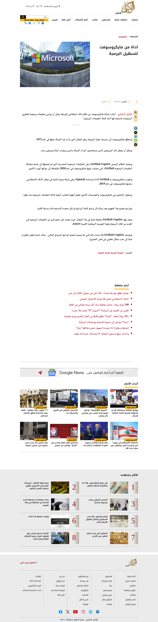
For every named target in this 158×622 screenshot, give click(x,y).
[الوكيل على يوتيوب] (75, 611)
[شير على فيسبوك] (135, 128)
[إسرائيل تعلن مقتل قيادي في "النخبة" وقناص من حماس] (64, 431)
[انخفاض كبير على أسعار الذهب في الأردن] (119, 538)
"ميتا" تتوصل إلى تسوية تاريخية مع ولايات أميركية (104, 322)
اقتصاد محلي (130, 581)
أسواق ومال (107, 599)
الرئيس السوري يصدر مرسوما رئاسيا (98, 501)
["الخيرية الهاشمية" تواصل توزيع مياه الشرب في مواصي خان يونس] (94, 398)
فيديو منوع (107, 590)
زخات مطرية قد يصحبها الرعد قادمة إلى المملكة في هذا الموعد (36, 502)
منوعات (109, 604)
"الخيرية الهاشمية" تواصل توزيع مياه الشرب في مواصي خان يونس (95, 413)
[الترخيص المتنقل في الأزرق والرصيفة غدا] (64, 398)
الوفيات (85, 604)
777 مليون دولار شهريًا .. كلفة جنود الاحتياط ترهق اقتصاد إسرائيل (34, 413)
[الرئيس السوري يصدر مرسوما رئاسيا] (119, 504)
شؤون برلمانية (130, 590)
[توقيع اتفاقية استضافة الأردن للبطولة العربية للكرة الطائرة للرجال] (124, 398)
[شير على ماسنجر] (136, 136)
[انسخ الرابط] (135, 144)
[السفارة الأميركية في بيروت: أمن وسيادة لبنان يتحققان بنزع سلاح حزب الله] (124, 431)
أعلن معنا (66, 20)
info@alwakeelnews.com (32, 590)
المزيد (55, 20)
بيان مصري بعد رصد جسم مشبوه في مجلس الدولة (36, 444)
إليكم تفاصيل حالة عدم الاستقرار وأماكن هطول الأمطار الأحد (97, 519)
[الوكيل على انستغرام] (83, 612)
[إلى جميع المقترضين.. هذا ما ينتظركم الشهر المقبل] (119, 488)
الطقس (132, 585)
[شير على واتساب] (135, 140)
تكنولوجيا (122, 37)
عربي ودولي (40, 407)
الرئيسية (134, 36)
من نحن (62, 576)
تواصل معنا (60, 585)
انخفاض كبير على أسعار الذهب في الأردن (97, 535)
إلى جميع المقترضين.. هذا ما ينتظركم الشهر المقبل (95, 484)
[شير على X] (135, 132)
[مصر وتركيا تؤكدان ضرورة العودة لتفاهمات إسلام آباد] (94, 431)
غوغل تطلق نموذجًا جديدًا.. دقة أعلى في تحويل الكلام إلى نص (98, 293)
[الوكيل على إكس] (67, 612)
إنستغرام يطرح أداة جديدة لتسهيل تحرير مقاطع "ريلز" (102, 328)
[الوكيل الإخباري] (126, 7)
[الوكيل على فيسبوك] (60, 612)
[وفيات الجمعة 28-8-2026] (60, 521)
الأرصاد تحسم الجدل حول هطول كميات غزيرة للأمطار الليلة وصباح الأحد (36, 536)
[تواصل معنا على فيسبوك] (29, 23)
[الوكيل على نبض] (97, 611)
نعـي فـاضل (83, 599)
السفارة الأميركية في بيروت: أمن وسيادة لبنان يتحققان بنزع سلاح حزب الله (124, 445)
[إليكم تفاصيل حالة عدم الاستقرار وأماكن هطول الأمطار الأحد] (119, 521)
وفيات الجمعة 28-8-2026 (38, 516)
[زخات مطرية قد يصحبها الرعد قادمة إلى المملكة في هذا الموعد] (60, 504)
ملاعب (95, 20)
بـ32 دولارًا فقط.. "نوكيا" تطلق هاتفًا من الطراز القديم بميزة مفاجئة (96, 316)
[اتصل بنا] (26, 23)
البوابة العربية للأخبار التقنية (110, 253)
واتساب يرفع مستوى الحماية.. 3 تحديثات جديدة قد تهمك (101, 334)
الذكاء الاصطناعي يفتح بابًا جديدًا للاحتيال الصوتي (104, 299)
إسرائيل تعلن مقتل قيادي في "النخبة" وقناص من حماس (64, 444)
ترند (110, 585)
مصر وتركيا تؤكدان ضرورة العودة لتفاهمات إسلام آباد (95, 444)
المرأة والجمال (82, 585)
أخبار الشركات (81, 20)
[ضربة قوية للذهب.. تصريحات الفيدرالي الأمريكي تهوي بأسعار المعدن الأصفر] (60, 488)
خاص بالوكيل (130, 599)
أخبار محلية (131, 407)
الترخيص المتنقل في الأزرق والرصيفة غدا (65, 412)
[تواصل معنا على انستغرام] (39, 23)
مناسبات (85, 595)
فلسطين (106, 20)
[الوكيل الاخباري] (131, 562)
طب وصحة (84, 581)
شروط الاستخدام (58, 590)
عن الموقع (60, 581)
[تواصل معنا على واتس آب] (34, 23)
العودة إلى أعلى (27, 562)
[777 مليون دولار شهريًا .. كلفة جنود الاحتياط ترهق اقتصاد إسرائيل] (34, 398)
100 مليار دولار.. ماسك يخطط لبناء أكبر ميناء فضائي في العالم (99, 305)
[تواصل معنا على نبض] (43, 23)
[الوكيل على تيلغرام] (90, 612)
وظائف (133, 595)
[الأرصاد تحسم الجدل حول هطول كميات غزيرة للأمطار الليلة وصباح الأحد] (60, 538)
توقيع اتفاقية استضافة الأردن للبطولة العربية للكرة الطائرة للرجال (124, 413)
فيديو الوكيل (130, 604)
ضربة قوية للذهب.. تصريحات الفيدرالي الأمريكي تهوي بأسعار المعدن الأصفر (36, 486)
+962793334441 (35, 581)
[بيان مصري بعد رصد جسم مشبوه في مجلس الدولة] (34, 431)
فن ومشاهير (83, 576)
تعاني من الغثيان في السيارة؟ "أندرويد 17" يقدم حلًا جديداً (100, 311)
